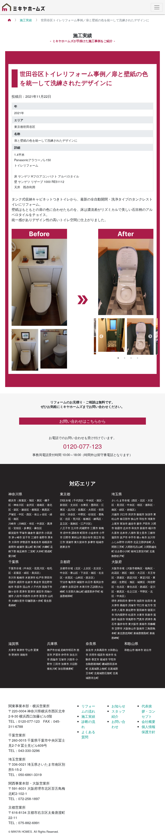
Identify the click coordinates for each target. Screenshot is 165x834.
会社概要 (148, 721)
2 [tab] (124, 358)
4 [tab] (137, 358)
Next (150, 336)
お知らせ (118, 706)
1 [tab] (118, 358)
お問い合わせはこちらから (82, 421)
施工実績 (26, 20)
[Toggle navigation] (157, 7)
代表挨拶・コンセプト (148, 711)
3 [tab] (131, 358)
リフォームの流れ (88, 709)
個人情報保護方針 (148, 729)
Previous (101, 336)
